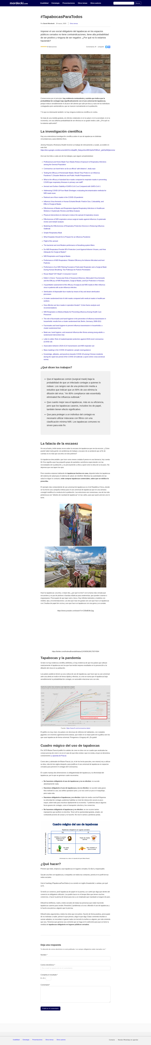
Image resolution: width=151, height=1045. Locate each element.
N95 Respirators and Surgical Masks (57, 256)
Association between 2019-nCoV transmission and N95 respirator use (69, 346)
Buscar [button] (138, 3)
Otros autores (95, 3)
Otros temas (82, 3)
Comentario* (45, 985)
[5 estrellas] (46, 46)
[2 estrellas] (42, 46)
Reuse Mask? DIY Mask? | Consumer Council (60, 274)
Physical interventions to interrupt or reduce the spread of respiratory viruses (71, 215)
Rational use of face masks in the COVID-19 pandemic (63, 197)
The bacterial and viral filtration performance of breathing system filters (69, 245)
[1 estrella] (41, 46)
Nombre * (44, 955)
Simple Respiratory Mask (53, 233)
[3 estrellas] (43, 46)
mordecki (19, 3)
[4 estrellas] (45, 46)
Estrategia (55, 3)
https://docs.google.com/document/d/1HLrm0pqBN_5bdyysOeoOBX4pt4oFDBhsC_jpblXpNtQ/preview (78, 150)
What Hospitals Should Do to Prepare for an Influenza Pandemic (67, 237)
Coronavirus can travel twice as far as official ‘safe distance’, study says (69, 169)
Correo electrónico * (48, 965)
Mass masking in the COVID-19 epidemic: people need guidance (67, 350)
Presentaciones (69, 3)
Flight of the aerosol (51, 241)
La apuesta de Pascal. (58, 756)
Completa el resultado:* (49, 975)
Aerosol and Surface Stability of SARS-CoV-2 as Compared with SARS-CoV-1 (72, 186)
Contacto (112, 1040)
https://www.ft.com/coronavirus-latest (78, 728)
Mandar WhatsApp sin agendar (128, 1040)
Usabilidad (44, 3)
